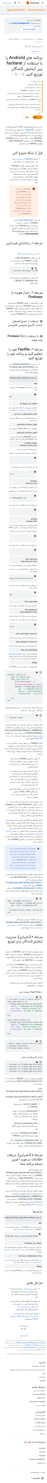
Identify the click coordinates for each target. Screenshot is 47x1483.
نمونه (43, 1373)
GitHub (42, 1381)
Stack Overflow (39, 1419)
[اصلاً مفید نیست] (26, 46)
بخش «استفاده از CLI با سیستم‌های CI (13, 1249)
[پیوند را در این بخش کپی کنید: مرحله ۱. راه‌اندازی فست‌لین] (40, 247)
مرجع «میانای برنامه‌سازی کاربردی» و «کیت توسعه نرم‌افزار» (27, 1370)
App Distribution (16, 9)
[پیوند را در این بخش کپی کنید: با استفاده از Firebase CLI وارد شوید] (29, 340)
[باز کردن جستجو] (19, 2)
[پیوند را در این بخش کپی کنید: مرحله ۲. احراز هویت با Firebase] (26, 297)
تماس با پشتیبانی (40, 1415)
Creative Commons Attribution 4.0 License (30, 1343)
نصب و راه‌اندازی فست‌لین (29, 254)
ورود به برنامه (7, 3)
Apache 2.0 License (32, 1345)
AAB (27, 117)
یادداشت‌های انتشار (39, 1426)
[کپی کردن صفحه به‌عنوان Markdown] (16, 74)
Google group (40, 1423)
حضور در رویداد (40, 1405)
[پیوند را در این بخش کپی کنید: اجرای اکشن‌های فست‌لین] (18, 1057)
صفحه (28, 220)
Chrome (42, 1452)
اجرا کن (37, 42)
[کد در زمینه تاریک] (32, 268)
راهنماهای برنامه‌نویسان (38, 1366)
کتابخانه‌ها (42, 1377)
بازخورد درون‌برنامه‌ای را (30, 1289)
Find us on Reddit (39, 1394)
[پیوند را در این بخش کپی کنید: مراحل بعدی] (24, 1282)
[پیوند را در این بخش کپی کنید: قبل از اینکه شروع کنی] (10, 153)
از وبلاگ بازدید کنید (39, 1391)
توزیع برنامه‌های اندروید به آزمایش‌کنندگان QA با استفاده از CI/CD (23, 1316)
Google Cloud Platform (37, 1459)
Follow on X (41, 1398)
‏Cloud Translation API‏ (20, 23)
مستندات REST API (34, 1204)
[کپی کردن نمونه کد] (36, 268)
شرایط (43, 1472)
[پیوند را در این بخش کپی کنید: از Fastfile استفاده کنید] (16, 992)
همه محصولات (41, 1463)
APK (35, 117)
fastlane (28, 130)
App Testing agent (15, 654)
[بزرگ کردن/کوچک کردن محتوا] (31, 81)
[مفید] (29, 46)
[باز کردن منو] (42, 2)
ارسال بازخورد (35, 51)
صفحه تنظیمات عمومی (26, 1229)
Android (42, 1448)
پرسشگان (42, 1433)
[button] (23, 324)
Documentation (36, 9)
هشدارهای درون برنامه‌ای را (29, 1306)
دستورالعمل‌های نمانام (39, 1430)
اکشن (24, 882)
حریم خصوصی (34, 1472)
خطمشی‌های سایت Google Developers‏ (33, 1347)
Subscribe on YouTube (37, 1402)
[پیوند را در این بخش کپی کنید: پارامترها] (30, 1211)
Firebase (39, 39)
